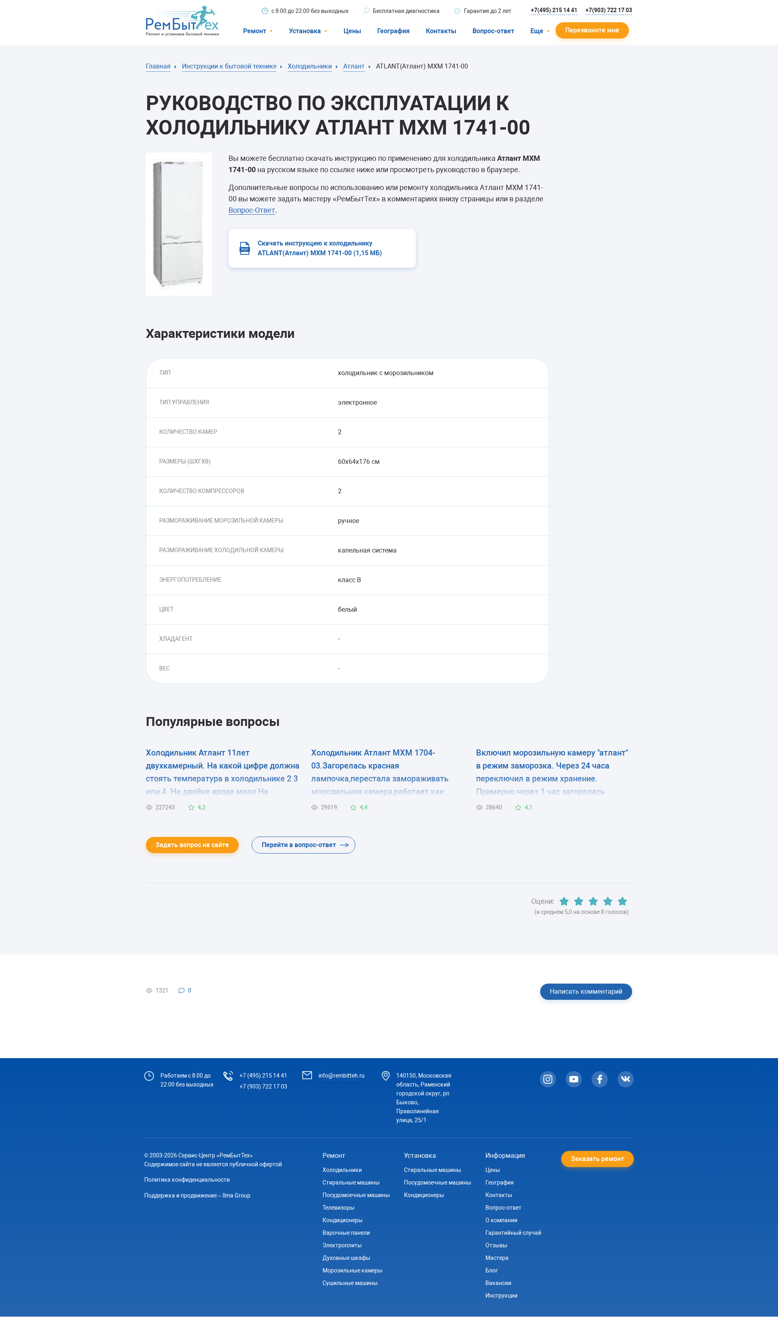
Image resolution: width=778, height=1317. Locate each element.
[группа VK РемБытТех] (626, 1079)
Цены (352, 31)
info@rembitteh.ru (341, 1075)
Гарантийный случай (513, 1232)
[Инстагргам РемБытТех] (548, 1079)
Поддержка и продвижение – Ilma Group (197, 1195)
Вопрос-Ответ (252, 210)
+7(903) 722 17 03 (609, 10)
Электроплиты (342, 1245)
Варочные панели (346, 1232)
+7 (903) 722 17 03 (263, 1086)
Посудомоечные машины (356, 1195)
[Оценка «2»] (579, 901)
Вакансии (498, 1283)
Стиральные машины (351, 1182)
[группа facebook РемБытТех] (600, 1079)
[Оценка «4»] (608, 901)
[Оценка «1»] (564, 901)
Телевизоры (339, 1207)
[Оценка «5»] (622, 901)
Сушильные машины (350, 1283)
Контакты (441, 31)
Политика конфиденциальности (187, 1179)
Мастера (497, 1258)
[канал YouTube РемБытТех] (574, 1079)
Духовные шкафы (346, 1258)
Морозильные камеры (353, 1270)
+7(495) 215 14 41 (554, 10)
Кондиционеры (343, 1220)
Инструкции (501, 1295)
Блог (491, 1270)
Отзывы (496, 1245)
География (393, 31)
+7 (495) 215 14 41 (263, 1075)
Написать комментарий (586, 991)
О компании (501, 1220)
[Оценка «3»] (593, 901)
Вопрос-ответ (493, 31)
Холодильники (342, 1170)
